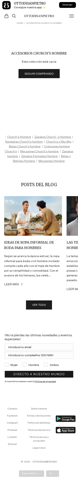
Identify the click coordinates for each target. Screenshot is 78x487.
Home (20, 23)
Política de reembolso (39, 422)
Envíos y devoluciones (39, 415)
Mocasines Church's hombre (39, 151)
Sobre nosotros (39, 408)
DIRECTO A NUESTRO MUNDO (39, 374)
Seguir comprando (39, 73)
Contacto (12, 408)
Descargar (67, 4)
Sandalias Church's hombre (24, 141)
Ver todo (39, 305)
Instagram (12, 422)
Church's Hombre (19, 137)
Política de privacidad (45, 381)
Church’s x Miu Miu (58, 141)
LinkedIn (12, 437)
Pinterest (12, 430)
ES (51, 473)
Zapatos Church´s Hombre (53, 137)
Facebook (12, 415)
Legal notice (39, 447)
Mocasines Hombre (51, 161)
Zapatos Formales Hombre (39, 156)
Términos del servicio (39, 430)
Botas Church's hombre (25, 146)
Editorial (12, 444)
